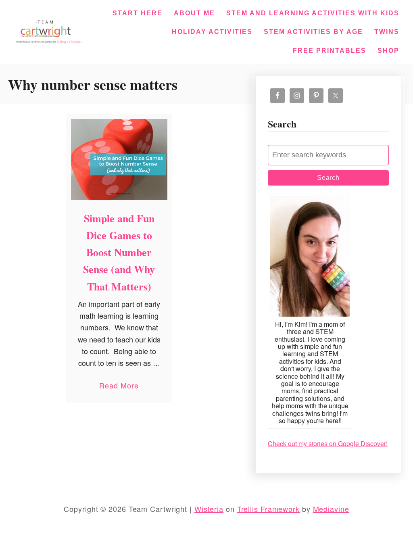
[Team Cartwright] (48, 30)
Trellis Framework (268, 508)
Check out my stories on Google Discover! (328, 443)
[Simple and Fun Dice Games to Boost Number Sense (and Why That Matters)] (119, 159)
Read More (118, 387)
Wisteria (208, 508)
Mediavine (331, 508)
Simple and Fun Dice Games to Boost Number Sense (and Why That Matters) (119, 252)
